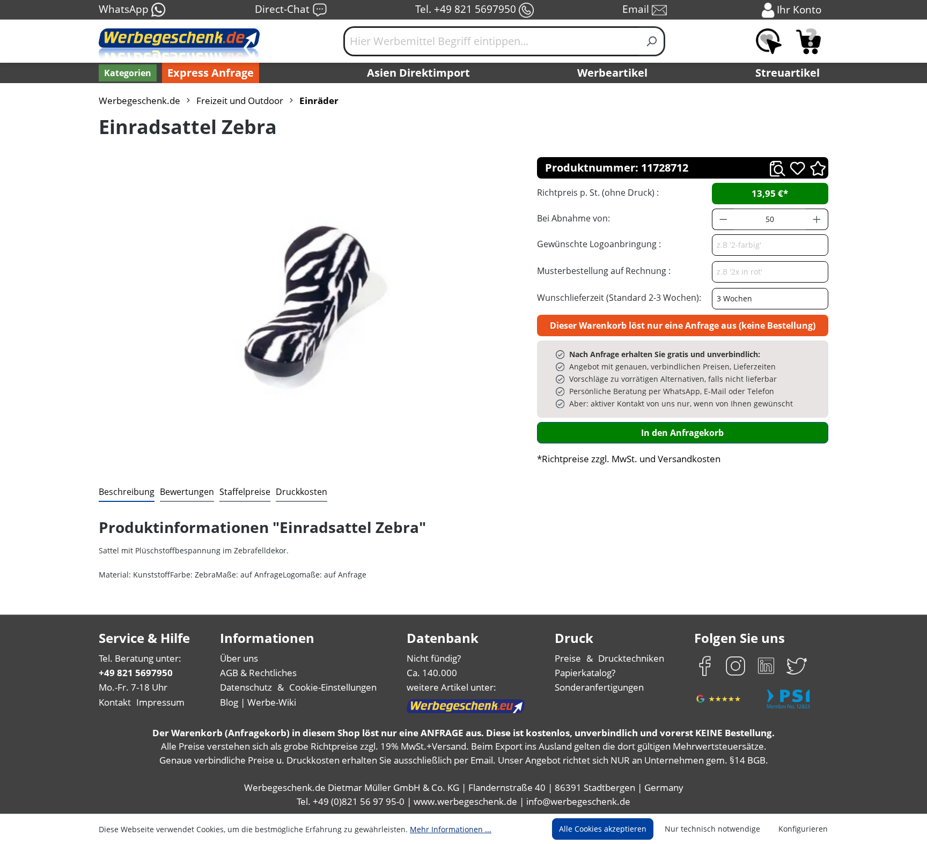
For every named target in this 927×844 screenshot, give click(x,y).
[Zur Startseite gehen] (179, 45)
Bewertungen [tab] (187, 492)
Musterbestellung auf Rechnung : (604, 271)
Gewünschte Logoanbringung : (599, 244)
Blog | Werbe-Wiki (258, 702)
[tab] (126, 492)
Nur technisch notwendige (712, 829)
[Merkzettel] (769, 41)
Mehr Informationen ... (450, 829)
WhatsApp (125, 9)
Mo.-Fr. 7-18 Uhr (133, 687)
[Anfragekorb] (808, 41)
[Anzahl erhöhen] (817, 219)
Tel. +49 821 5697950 (467, 9)
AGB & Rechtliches (258, 673)
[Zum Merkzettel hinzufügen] (797, 168)
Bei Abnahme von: (573, 218)
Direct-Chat (283, 9)
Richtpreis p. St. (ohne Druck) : (598, 192)
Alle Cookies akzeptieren (602, 829)
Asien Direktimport (418, 72)
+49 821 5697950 (136, 673)
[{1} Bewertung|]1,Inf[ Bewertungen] (818, 167)
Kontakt (115, 702)
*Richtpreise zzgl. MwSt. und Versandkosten (628, 459)
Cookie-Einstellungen (333, 687)
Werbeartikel (612, 72)
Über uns (239, 658)
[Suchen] (652, 41)
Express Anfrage (210, 72)
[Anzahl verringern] (723, 219)
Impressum (160, 702)
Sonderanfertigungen (599, 687)
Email (637, 9)
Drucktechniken (631, 658)
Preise (568, 658)
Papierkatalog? (585, 673)
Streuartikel (787, 72)
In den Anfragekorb (682, 433)
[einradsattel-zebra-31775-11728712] (307, 291)
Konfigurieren (803, 829)
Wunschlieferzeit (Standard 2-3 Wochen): (619, 297)
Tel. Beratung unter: (140, 658)
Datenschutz (246, 687)
